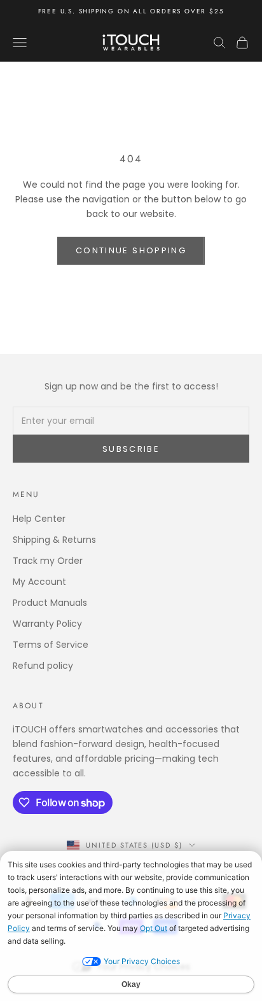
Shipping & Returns (54, 539)
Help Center (39, 518)
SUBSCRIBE (131, 449)
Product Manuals (50, 602)
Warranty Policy (47, 623)
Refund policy (43, 665)
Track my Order (48, 560)
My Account (39, 581)
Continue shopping (131, 250)
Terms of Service (50, 644)
